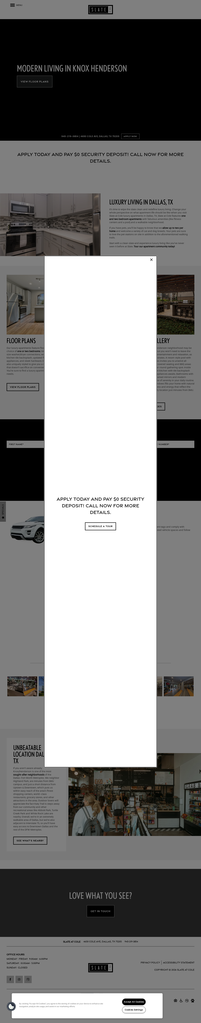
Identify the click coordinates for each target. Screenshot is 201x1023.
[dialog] (100, 511)
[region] (87, 1005)
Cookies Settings (134, 1010)
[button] (100, 526)
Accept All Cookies (134, 1002)
